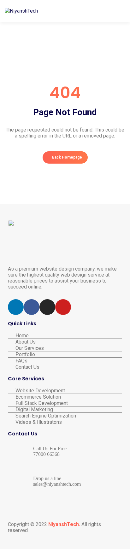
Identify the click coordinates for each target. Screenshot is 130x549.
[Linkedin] (16, 307)
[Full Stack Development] (65, 403)
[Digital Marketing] (65, 409)
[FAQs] (65, 361)
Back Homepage (66, 157)
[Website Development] (65, 391)
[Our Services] (65, 348)
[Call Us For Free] (16, 452)
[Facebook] (31, 307)
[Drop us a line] (16, 482)
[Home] (65, 336)
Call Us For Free (50, 448)
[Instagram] (47, 307)
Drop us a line (47, 478)
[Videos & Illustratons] (65, 422)
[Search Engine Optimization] (65, 416)
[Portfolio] (65, 354)
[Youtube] (63, 307)
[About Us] (65, 342)
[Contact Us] (65, 367)
